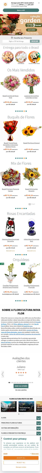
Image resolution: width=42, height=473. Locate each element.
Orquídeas (21, 259)
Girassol (11, 204)
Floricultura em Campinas (25, 409)
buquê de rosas (28, 326)
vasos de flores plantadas (9, 332)
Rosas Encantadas (21, 213)
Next (39, 374)
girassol (26, 324)
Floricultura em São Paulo (8, 409)
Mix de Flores (21, 163)
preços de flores (6, 342)
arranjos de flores (32, 330)
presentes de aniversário (32, 334)
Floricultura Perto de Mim (21, 399)
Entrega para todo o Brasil (21, 47)
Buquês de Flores (21, 117)
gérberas (20, 324)
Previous (2, 374)
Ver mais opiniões (21, 390)
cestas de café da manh (17, 334)
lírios (15, 324)
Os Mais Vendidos (21, 70)
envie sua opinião (21, 386)
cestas (20, 332)
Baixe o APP (21, 10)
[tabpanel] (10, 91)
